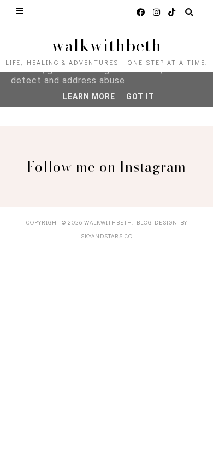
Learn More (89, 96)
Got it (140, 96)
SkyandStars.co (107, 236)
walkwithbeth (107, 45)
